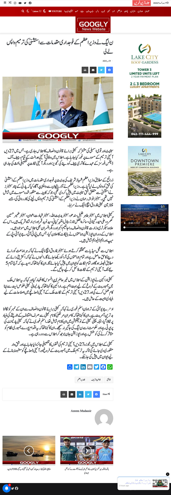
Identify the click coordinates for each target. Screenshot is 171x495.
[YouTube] (20, 3)
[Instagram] (15, 3)
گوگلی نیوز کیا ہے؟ (68, 11)
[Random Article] (10, 3)
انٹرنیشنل (119, 11)
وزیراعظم (80, 380)
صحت (76, 11)
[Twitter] (25, 3)
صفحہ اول (147, 11)
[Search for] (22, 11)
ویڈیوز (82, 11)
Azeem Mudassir (81, 411)
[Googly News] (85, 24)
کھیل (108, 11)
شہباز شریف (95, 380)
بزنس (97, 11)
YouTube (56, 11)
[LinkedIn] (80, 394)
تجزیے (103, 11)
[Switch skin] (27, 11)
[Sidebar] (5, 3)
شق (108, 380)
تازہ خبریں (140, 11)
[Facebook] (30, 3)
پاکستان (126, 11)
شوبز (113, 11)
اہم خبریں (132, 11)
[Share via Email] (93, 70)
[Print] (85, 70)
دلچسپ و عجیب (90, 11)
